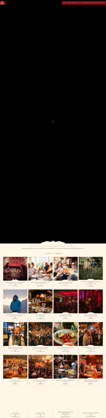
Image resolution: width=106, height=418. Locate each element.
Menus (64, 2)
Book (102, 2)
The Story (74, 2)
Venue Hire (93, 2)
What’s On (79, 2)
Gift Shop (98, 2)
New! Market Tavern (86, 2)
